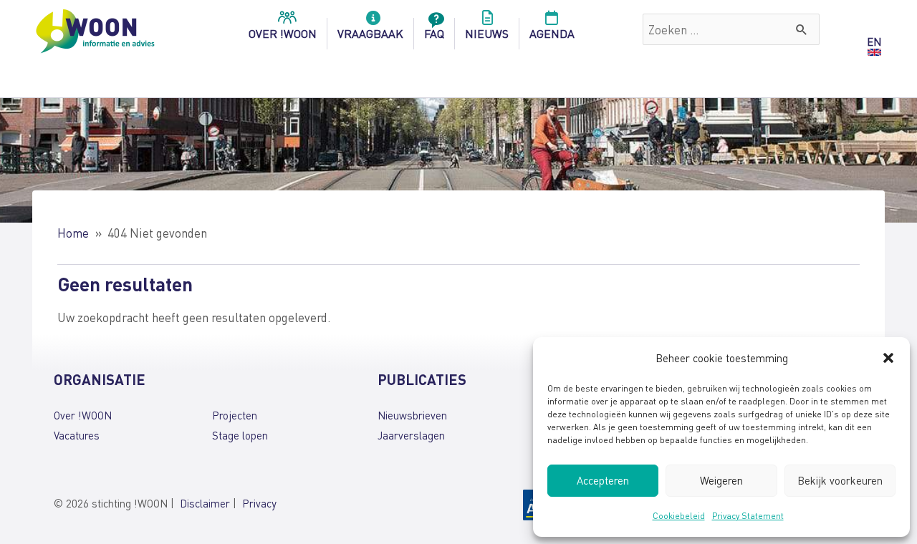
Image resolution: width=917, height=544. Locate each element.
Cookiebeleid (679, 515)
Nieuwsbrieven (412, 415)
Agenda (552, 33)
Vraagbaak (370, 33)
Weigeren (721, 480)
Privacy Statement (748, 515)
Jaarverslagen (411, 435)
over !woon (283, 33)
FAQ (434, 33)
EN (874, 41)
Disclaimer (205, 503)
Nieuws (487, 33)
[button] (888, 358)
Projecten (234, 415)
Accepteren (603, 480)
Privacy (259, 503)
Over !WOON (83, 415)
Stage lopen (240, 435)
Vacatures (77, 435)
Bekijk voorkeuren (840, 480)
